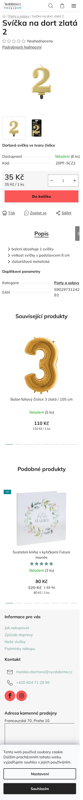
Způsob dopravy (19, 634)
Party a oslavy (66, 282)
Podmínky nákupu (20, 648)
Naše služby (15, 641)
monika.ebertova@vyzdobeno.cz (44, 671)
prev (5, 359)
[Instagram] (21, 695)
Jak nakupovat (17, 627)
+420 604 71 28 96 (33, 682)
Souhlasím (40, 788)
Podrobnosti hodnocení (22, 47)
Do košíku (41, 196)
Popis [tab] (41, 233)
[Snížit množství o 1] (51, 180)
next (78, 359)
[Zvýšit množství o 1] (74, 180)
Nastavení (40, 774)
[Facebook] (10, 695)
